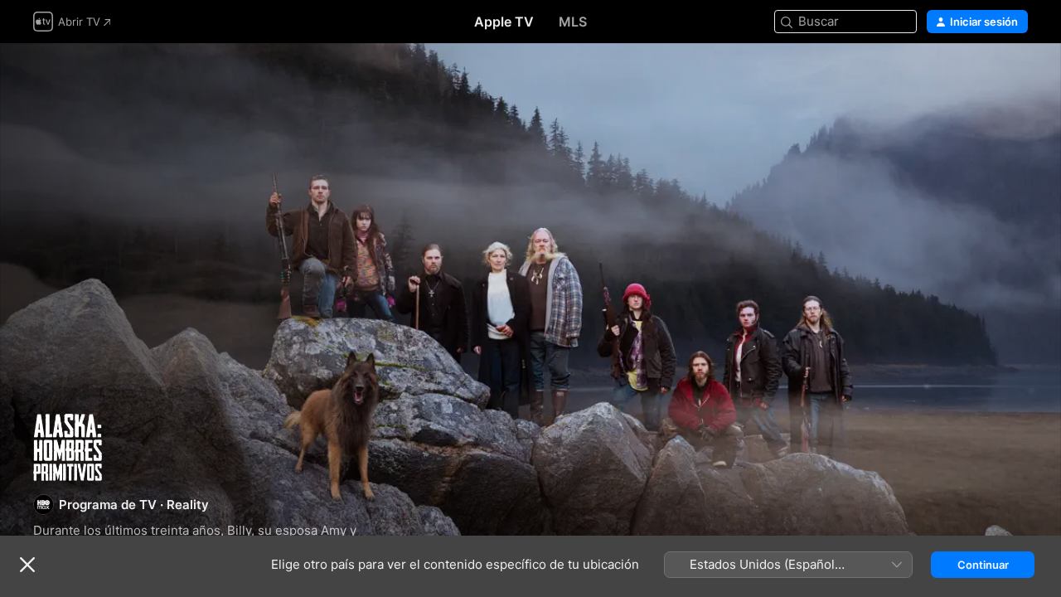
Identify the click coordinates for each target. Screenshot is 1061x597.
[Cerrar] (27, 564)
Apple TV (504, 21)
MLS (573, 21)
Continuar (983, 564)
